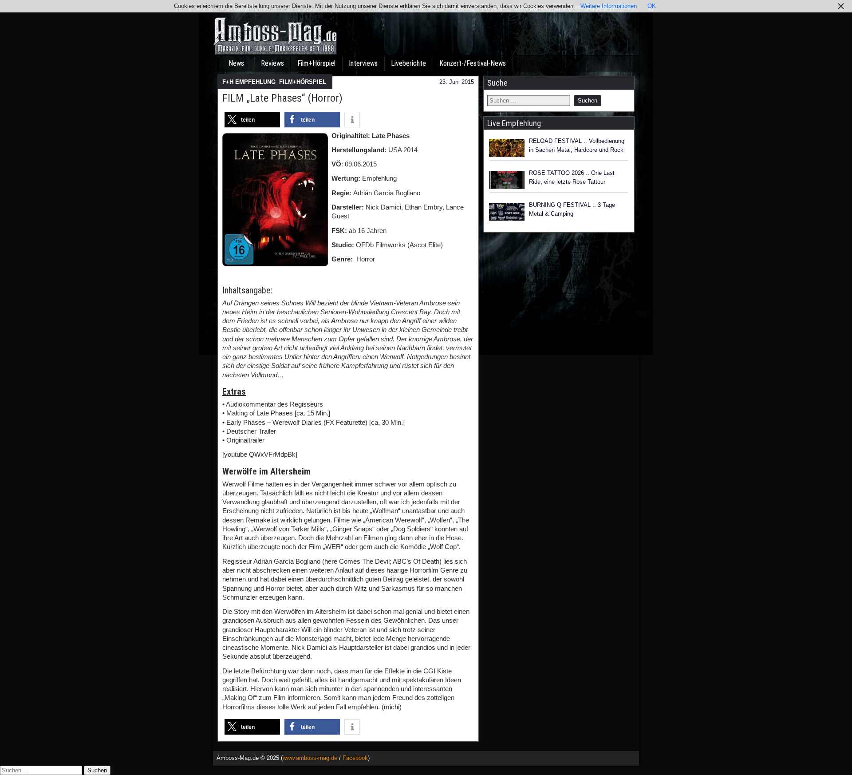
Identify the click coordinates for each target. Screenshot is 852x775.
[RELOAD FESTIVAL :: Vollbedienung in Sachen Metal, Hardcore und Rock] (507, 148)
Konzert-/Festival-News (472, 63)
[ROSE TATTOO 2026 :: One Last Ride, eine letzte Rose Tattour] (507, 180)
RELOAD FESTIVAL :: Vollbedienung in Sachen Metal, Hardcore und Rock (576, 145)
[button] (252, 119)
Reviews (272, 63)
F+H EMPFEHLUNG (249, 82)
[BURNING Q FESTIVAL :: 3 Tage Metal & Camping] (507, 212)
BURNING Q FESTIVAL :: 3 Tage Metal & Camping (572, 209)
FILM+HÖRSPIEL (302, 82)
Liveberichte (408, 63)
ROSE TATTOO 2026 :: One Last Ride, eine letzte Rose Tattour (572, 177)
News (236, 63)
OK (651, 6)
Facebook (355, 758)
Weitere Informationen (608, 6)
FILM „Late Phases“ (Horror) (282, 98)
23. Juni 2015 (456, 82)
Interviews (363, 63)
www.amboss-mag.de (310, 758)
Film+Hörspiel (316, 63)
